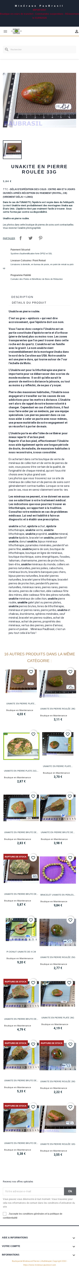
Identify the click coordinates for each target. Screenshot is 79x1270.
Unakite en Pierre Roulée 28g (57, 709)
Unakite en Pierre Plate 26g (57, 1017)
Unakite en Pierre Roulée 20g (57, 1081)
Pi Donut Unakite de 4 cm (21, 952)
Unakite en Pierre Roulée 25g (57, 957)
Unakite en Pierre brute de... (21, 832)
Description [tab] (22, 296)
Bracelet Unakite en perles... (57, 895)
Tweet (30, 238)
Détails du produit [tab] (29, 302)
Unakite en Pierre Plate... (21, 703)
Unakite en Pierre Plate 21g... (21, 771)
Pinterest (40, 238)
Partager (20, 238)
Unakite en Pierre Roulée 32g (57, 1144)
